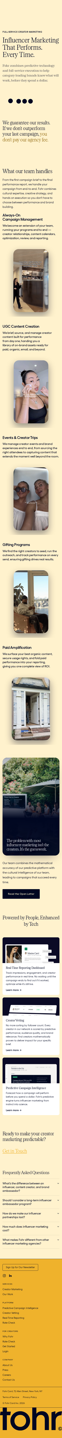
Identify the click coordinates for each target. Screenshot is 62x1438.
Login (5, 1351)
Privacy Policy (30, 1397)
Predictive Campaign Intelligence (20, 1308)
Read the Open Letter (21, 893)
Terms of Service (11, 1397)
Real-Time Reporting (13, 1317)
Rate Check (9, 1322)
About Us (8, 1365)
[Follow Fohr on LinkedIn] (10, 1275)
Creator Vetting (11, 1313)
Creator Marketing (12, 1289)
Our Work (8, 1294)
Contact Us (9, 1379)
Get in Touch (15, 1151)
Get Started (9, 1346)
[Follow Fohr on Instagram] (4, 1275)
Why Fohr (8, 1336)
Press (5, 1370)
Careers (7, 1375)
